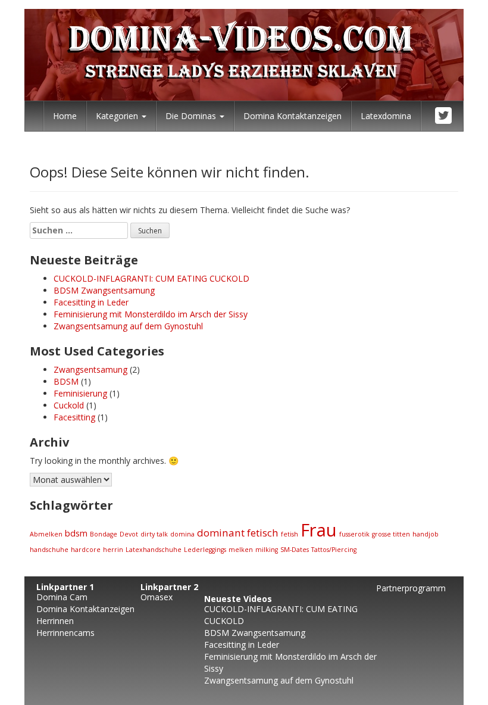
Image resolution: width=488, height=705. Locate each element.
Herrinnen (55, 620)
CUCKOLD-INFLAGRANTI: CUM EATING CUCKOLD (151, 278)
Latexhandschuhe (154, 549)
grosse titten (391, 534)
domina (182, 534)
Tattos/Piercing (333, 549)
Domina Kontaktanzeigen (292, 115)
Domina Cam (61, 597)
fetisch (263, 532)
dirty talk (154, 534)
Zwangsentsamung (90, 369)
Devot (129, 534)
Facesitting (74, 417)
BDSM (66, 381)
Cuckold (69, 405)
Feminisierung (80, 393)
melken (241, 549)
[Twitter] (444, 116)
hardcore (86, 549)
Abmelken (46, 534)
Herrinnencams (65, 632)
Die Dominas (191, 115)
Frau (319, 530)
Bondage (103, 534)
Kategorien (118, 115)
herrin (113, 549)
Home (65, 115)
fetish (289, 534)
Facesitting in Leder (91, 302)
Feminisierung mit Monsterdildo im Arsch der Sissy (151, 314)
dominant (221, 532)
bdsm (76, 533)
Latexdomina (386, 115)
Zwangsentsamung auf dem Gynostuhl (128, 326)
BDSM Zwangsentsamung (104, 290)
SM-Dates (294, 549)
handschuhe (49, 549)
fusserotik (354, 534)
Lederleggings (205, 549)
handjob (425, 534)
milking (266, 549)
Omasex (156, 597)
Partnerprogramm (411, 588)
